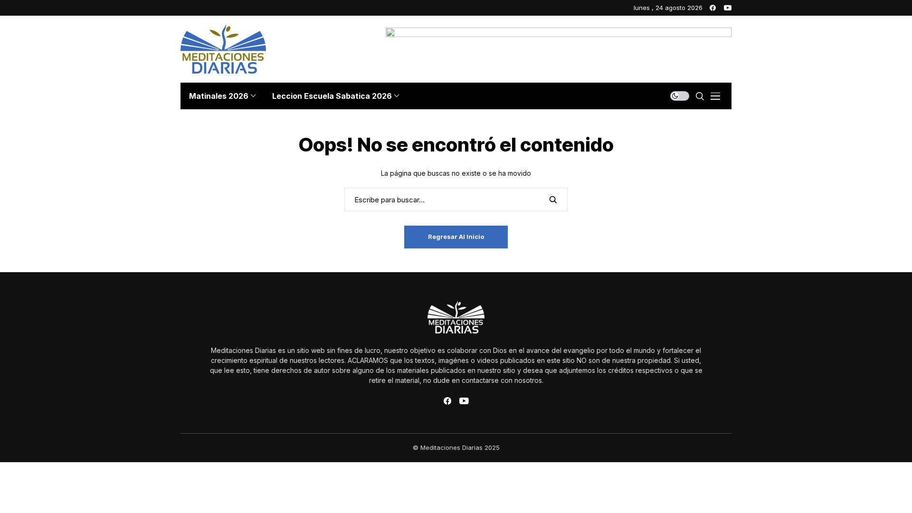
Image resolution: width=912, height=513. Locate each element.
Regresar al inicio (456, 236)
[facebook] (713, 8)
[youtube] (728, 7)
